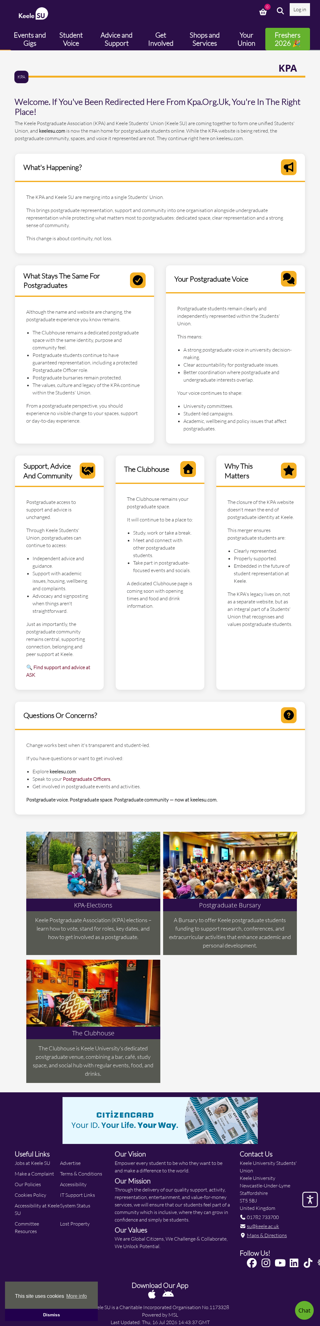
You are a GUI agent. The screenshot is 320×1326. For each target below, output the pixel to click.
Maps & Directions (267, 1235)
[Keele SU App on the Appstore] (152, 1294)
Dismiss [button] (51, 1314)
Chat (304, 1310)
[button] (281, 11)
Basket (264, 11)
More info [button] (76, 1296)
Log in (299, 9)
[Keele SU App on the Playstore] (168, 1294)
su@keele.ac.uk (263, 1226)
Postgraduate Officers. (87, 779)
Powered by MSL (160, 1315)
